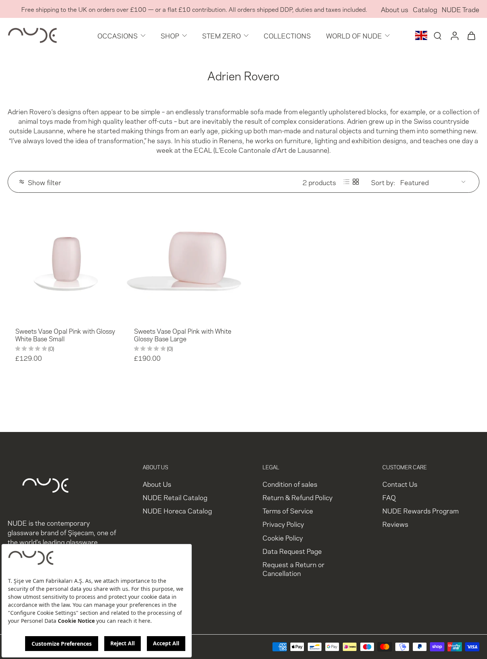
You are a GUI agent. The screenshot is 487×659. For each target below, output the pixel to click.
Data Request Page (292, 550)
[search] (437, 35)
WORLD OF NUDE (354, 35)
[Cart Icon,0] (471, 35)
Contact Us (399, 483)
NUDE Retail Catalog (175, 497)
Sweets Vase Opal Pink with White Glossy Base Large (182, 334)
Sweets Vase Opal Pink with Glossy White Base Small (65, 334)
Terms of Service (288, 510)
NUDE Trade (460, 9)
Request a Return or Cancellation (294, 568)
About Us (157, 483)
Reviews (395, 523)
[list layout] (346, 182)
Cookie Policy (283, 537)
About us (394, 9)
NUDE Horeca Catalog (177, 510)
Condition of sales (290, 483)
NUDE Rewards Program (420, 510)
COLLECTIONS (287, 35)
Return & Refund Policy (298, 497)
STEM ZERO (221, 35)
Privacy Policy (283, 523)
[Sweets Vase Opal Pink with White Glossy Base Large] (184, 261)
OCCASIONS (117, 35)
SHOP (170, 35)
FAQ (389, 497)
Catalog (425, 9)
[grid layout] (355, 182)
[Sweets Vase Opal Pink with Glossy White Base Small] (65, 261)
